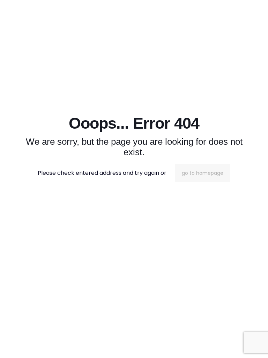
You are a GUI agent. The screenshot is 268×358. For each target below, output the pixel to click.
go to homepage (202, 173)
